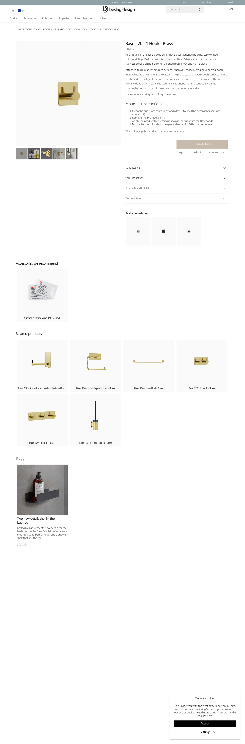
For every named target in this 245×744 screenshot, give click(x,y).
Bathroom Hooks (78, 29)
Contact (229, 2)
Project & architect (85, 18)
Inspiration (64, 18)
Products (14, 18)
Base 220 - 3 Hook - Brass (42, 443)
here (209, 716)
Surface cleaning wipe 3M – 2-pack (42, 318)
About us (206, 2)
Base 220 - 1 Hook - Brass (106, 29)
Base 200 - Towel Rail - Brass (148, 388)
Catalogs (184, 2)
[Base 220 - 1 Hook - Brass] (22, 153)
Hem (18, 29)
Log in (13, 10)
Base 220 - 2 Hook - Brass (202, 388)
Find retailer (201, 144)
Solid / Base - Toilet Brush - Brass (95, 443)
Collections (48, 18)
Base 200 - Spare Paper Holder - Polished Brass (42, 388)
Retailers (104, 18)
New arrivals (30, 18)
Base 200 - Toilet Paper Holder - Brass (95, 388)
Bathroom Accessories (52, 29)
